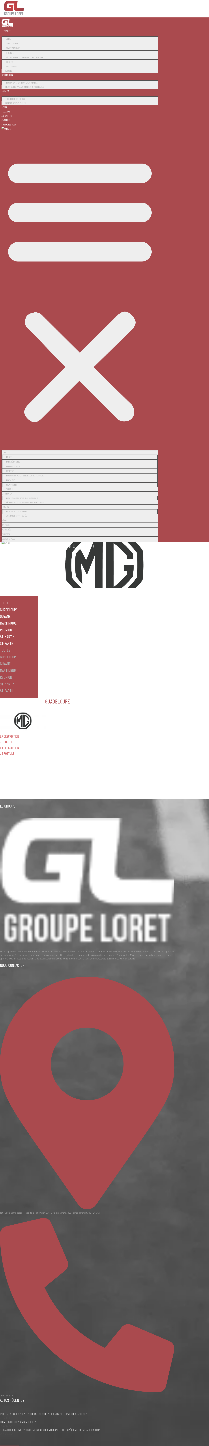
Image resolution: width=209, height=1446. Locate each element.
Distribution (7, 74)
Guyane (5, 616)
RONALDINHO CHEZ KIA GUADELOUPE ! (19, 1422)
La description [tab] (9, 736)
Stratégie (9, 52)
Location (5, 91)
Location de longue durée (15, 103)
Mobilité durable (13, 43)
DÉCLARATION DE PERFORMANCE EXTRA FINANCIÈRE (24, 57)
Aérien (4, 107)
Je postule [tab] (7, 742)
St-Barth (6, 643)
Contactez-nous (9, 124)
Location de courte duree (16, 99)
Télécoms (6, 111)
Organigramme (11, 66)
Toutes (5, 602)
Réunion (6, 629)
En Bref (9, 38)
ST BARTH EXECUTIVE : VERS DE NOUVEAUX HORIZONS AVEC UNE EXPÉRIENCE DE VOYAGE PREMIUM (50, 1430)
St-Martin (7, 636)
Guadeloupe (8, 609)
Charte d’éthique (13, 48)
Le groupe (6, 31)
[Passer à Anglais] (6, 128)
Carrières (6, 120)
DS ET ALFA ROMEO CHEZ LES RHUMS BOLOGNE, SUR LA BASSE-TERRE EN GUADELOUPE (44, 1414)
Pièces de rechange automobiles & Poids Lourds (24, 87)
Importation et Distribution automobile (21, 82)
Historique (10, 62)
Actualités (7, 115)
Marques (8, 70)
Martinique (8, 623)
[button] (80, 289)
